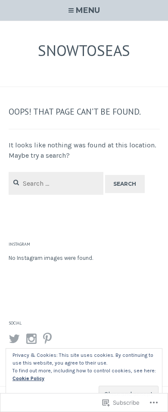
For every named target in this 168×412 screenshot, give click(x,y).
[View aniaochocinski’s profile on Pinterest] (47, 339)
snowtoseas (84, 50)
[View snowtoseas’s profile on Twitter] (14, 339)
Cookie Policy (28, 378)
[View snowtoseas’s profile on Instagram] (31, 339)
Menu (88, 10)
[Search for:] (57, 183)
